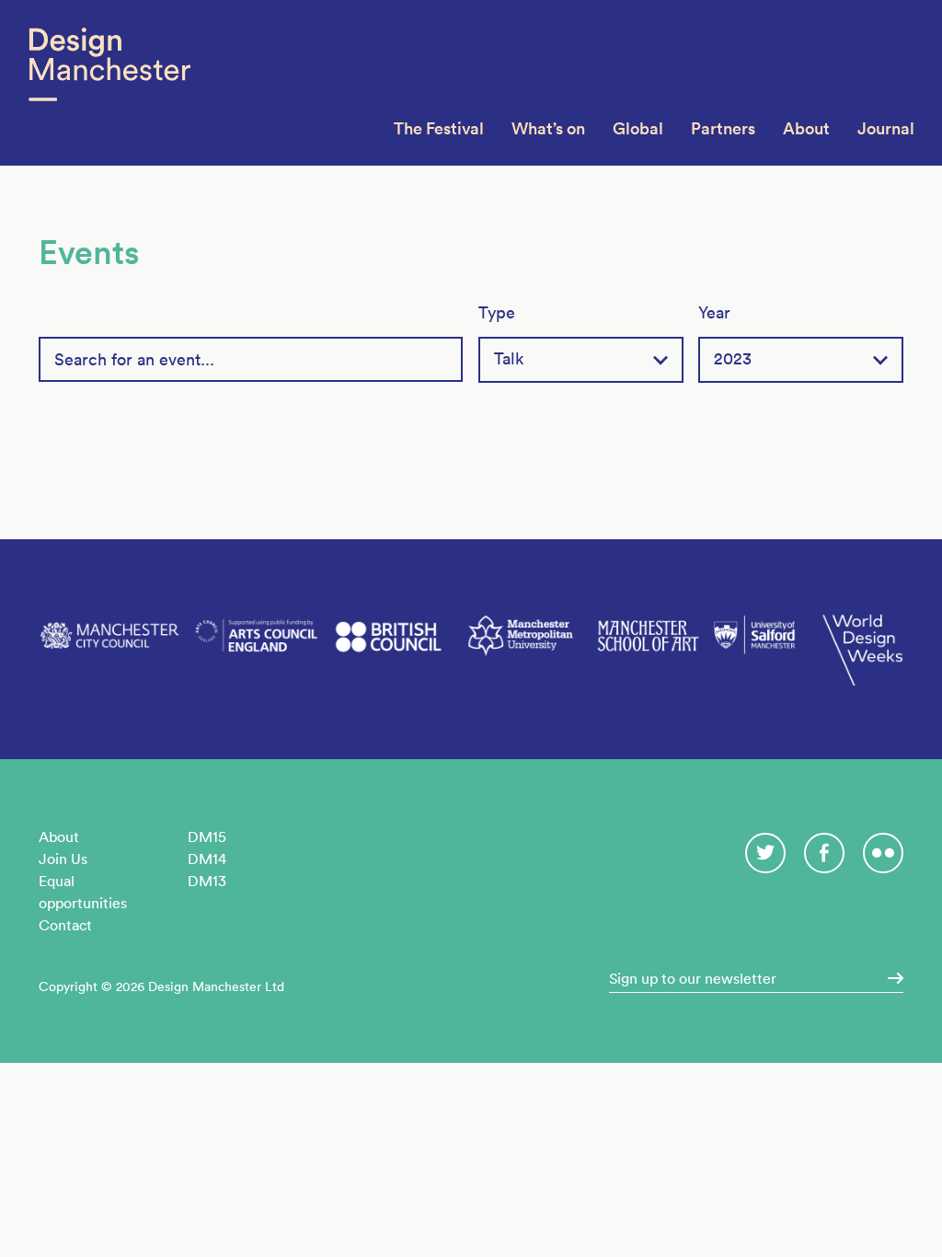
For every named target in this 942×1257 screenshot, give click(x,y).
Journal (885, 128)
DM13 (207, 880)
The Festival (439, 128)
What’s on (548, 128)
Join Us (63, 858)
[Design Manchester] (109, 83)
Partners (723, 128)
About (806, 128)
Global (638, 128)
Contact (65, 925)
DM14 (207, 858)
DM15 (207, 836)
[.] (889, 978)
